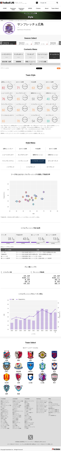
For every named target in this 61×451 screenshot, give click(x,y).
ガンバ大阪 (3, 419)
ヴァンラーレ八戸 (16, 402)
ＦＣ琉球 (26, 428)
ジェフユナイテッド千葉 (6, 405)
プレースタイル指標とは (53, 409)
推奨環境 (22, 441)
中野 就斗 (27, 283)
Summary (38, 398)
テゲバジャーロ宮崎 (17, 428)
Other (49, 398)
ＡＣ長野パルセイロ (29, 408)
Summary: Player (21, 9)
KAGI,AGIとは (51, 408)
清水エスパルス (4, 415)
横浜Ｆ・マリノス (4, 414)
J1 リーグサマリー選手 (41, 402)
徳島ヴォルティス (16, 422)
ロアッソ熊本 (27, 425)
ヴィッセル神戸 (4, 422)
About (46, 8)
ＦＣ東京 (2, 408)
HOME (5, 8)
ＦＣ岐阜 (26, 411)
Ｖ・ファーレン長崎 (5, 428)
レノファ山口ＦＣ (28, 418)
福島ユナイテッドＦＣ (29, 401)
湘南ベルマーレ (16, 414)
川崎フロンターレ (4, 412)
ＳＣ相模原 (27, 405)
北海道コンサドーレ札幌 (18, 401)
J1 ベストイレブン (40, 404)
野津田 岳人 (26, 277)
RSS (59, 68)
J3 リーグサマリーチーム (41, 409)
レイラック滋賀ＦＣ (29, 412)
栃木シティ (15, 409)
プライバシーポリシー (29, 441)
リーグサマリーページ (34, 129)
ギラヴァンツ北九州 (29, 424)
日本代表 (50, 402)
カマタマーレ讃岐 (28, 419)
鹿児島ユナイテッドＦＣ (30, 426)
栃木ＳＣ (26, 402)
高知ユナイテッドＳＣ (29, 422)
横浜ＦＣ (14, 412)
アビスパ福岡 (3, 426)
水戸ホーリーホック (5, 402)
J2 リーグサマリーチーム (41, 405)
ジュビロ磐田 (15, 419)
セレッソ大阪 (3, 421)
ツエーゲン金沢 (28, 409)
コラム (49, 401)
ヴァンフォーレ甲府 (17, 415)
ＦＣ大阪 (26, 414)
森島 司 (57, 283)
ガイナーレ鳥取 (28, 416)
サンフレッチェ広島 (5, 425)
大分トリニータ (16, 426)
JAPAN (30, 8)
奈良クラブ (27, 415)
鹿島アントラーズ (4, 401)
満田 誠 (27, 281)
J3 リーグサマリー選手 (41, 411)
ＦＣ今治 (14, 424)
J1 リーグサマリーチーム (41, 401)
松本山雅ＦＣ (27, 406)
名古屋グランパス (4, 416)
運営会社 (37, 441)
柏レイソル (3, 406)
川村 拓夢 (27, 276)
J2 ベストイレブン (40, 408)
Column (38, 8)
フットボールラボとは (53, 404)
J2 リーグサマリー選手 (41, 406)
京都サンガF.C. (4, 418)
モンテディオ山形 (16, 406)
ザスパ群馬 (27, 404)
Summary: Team (13, 9)
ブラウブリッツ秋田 (17, 405)
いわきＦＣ (15, 408)
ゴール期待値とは (52, 415)
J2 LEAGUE (15, 398)
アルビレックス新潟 (17, 416)
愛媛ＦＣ (26, 421)
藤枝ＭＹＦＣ (15, 421)
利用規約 (18, 441)
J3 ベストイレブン (40, 412)
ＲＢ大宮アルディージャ (18, 411)
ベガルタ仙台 (15, 404)
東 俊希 (27, 279)
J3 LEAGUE (27, 398)
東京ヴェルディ (4, 409)
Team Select (55, 8)
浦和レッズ (3, 404)
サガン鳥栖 (15, 425)
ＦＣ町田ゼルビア (4, 411)
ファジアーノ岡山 (4, 424)
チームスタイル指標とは (33, 127)
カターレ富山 (15, 418)
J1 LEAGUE (3, 398)
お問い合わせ (42, 441)
